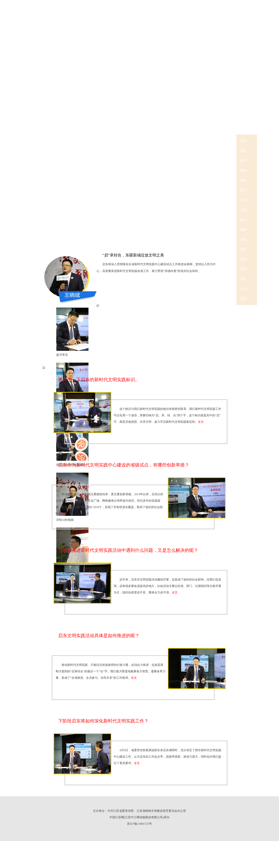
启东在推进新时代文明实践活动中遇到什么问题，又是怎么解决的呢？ (128, 550)
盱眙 (243, 170)
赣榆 (243, 229)
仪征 (243, 298)
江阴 (243, 210)
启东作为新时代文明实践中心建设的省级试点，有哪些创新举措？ (123, 464)
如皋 (243, 239)
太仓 (243, 288)
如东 (243, 269)
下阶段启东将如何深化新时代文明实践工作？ (103, 720)
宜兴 (243, 200)
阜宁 (243, 160)
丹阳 (243, 259)
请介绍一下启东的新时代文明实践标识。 (99, 379)
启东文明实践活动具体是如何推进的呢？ (99, 635)
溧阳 (243, 180)
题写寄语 (62, 354)
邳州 (243, 249)
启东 (243, 278)
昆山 (243, 219)
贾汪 (243, 190)
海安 (243, 151)
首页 (243, 141)
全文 (201, 421)
